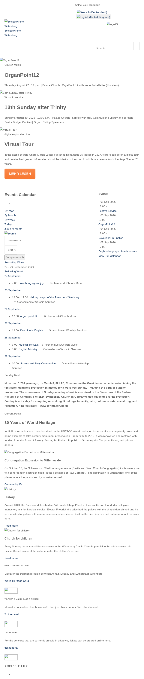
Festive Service (107, 210)
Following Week (13, 271)
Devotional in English (110, 237)
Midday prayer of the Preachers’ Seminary (54, 297)
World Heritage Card (16, 580)
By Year (9, 210)
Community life (13, 484)
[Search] (10, 233)
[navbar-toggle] (136, 46)
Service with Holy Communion (38, 363)
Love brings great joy (31, 283)
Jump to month (13, 228)
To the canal (11, 614)
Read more (11, 525)
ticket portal (11, 647)
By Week (9, 219)
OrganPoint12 (106, 224)
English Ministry (28, 349)
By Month (10, 215)
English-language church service (117, 251)
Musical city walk (28, 344)
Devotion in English (31, 330)
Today (8, 224)
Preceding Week (14, 262)
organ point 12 (29, 316)
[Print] (13, 203)
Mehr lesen (20, 174)
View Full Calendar (109, 255)
